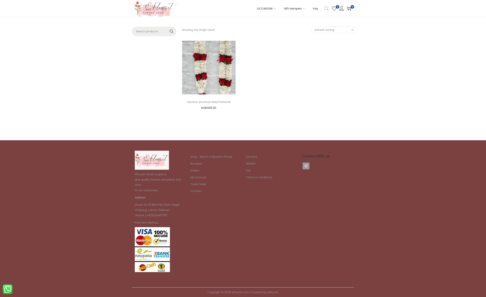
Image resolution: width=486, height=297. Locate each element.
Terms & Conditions (259, 177)
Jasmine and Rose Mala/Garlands (209, 102)
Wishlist (251, 164)
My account (198, 177)
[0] (334, 8)
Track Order (198, 184)
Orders (194, 170)
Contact (196, 191)
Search (171, 31)
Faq (248, 170)
